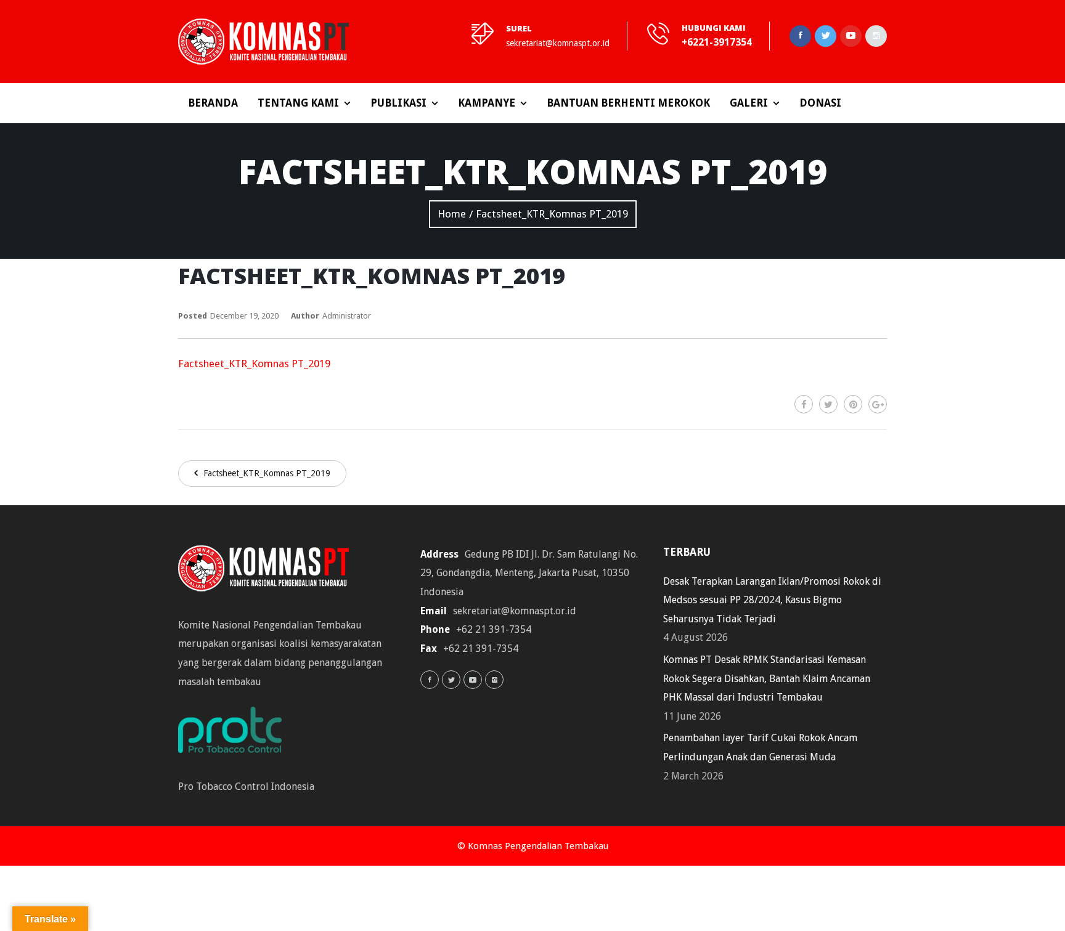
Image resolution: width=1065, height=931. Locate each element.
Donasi (820, 103)
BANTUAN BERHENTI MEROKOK (628, 103)
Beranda (213, 103)
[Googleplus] (877, 404)
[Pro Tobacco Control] (236, 733)
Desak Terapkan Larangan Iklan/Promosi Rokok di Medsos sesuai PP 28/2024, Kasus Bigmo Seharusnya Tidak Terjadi (772, 600)
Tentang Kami (298, 103)
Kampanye (486, 103)
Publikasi (398, 103)
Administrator (346, 315)
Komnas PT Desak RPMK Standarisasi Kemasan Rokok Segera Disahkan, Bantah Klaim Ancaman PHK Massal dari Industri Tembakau (766, 678)
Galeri (749, 103)
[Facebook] (803, 404)
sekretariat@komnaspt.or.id (558, 43)
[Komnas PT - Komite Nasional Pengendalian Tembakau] (263, 41)
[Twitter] (828, 404)
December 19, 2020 (244, 315)
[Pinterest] (853, 404)
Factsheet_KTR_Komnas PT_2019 (254, 363)
